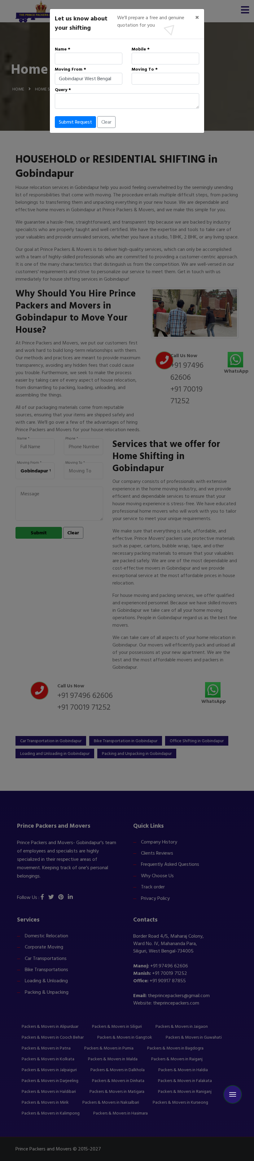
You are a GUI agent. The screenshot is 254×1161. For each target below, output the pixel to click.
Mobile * (141, 49)
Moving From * (70, 69)
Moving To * (145, 69)
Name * (62, 49)
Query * (63, 89)
